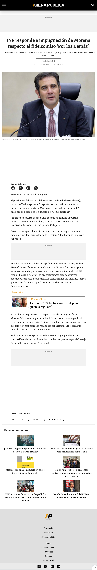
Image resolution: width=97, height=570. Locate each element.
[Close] (64, 266)
